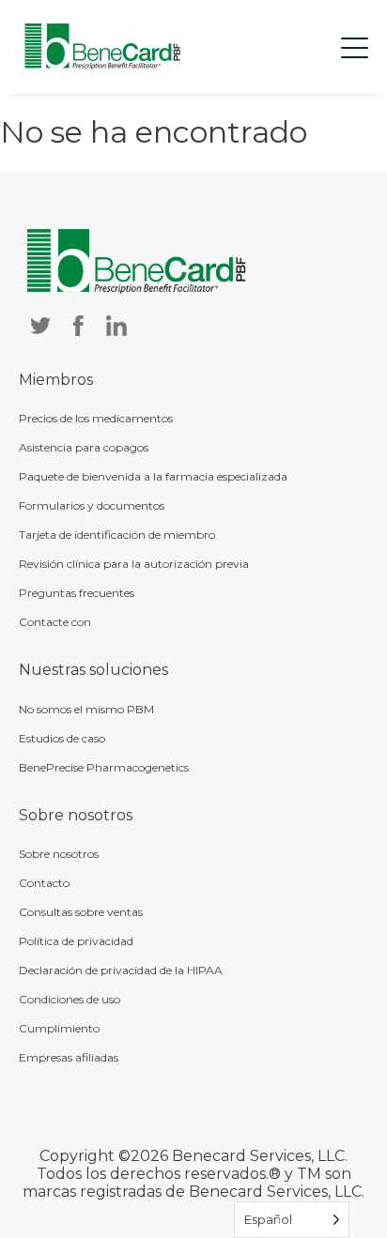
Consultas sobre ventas (81, 912)
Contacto (44, 883)
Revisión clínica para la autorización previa (134, 564)
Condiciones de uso (69, 999)
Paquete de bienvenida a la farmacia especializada (153, 476)
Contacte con (55, 622)
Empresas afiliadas (68, 1057)
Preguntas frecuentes (76, 593)
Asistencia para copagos (83, 447)
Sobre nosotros (59, 854)
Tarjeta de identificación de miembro (117, 534)
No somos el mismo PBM (86, 709)
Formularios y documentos (91, 505)
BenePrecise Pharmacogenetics (104, 767)
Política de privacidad (76, 941)
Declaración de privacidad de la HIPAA (121, 970)
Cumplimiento (59, 1028)
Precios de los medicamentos (96, 418)
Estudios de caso (62, 738)
